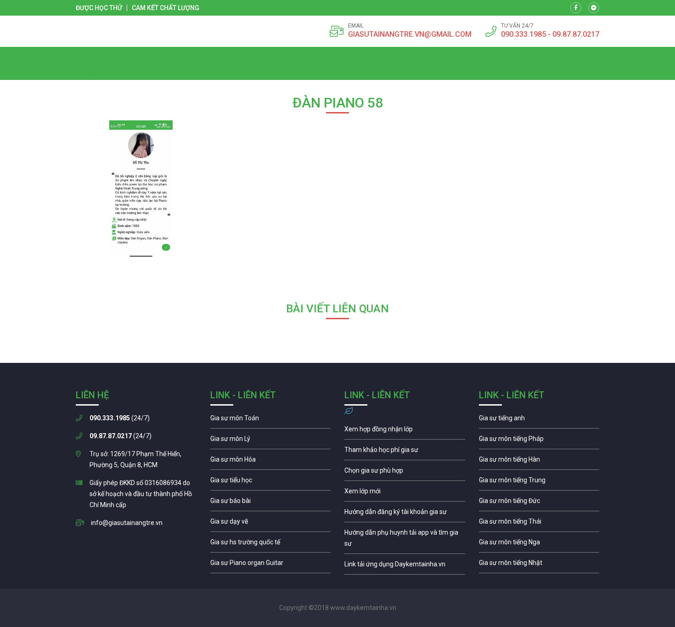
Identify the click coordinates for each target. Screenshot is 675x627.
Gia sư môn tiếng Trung (539, 482)
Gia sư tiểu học (270, 482)
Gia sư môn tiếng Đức (539, 503)
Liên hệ (86, 63)
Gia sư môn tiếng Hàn (539, 461)
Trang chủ (90, 74)
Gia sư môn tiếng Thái (539, 523)
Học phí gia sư (404, 452)
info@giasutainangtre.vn (127, 522)
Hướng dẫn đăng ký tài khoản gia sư (404, 514)
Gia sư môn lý (270, 441)
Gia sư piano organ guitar (270, 565)
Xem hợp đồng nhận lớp (404, 431)
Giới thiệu (89, 52)
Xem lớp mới (404, 493)
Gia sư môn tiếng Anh (539, 420)
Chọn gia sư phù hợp (404, 472)
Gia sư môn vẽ (270, 523)
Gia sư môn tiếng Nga (404, 566)
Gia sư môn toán (270, 420)
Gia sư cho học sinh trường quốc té (270, 544)
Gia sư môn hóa (270, 461)
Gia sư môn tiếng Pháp (539, 441)
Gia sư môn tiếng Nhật (539, 565)
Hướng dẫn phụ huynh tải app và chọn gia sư (404, 540)
